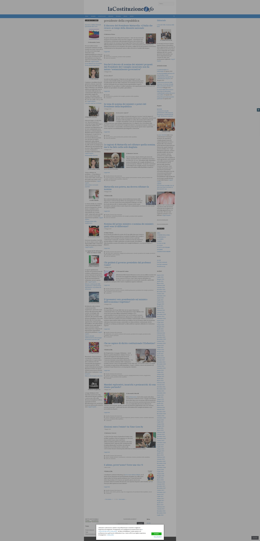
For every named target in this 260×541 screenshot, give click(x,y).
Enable (156, 533)
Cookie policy (110, 535)
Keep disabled (158, 537)
